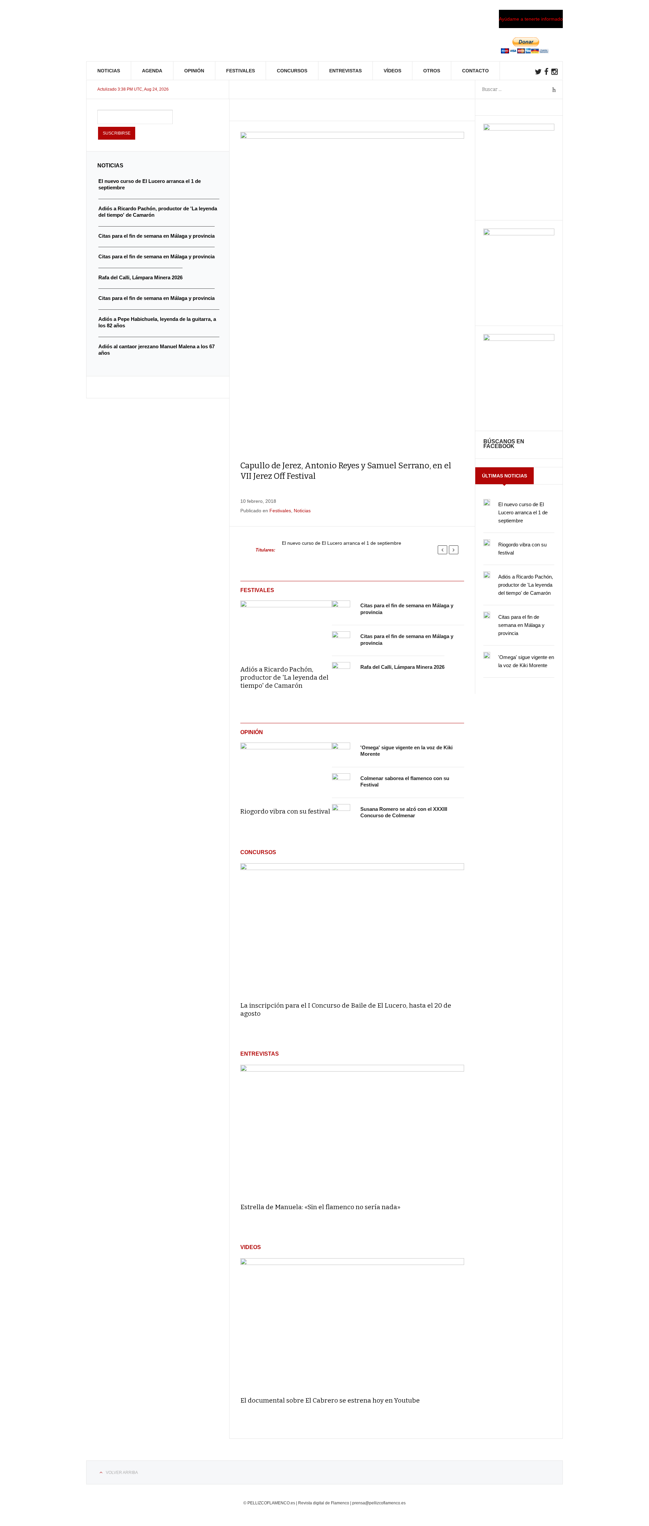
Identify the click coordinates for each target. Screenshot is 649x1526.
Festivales (240, 70)
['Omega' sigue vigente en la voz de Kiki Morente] (341, 752)
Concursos (292, 70)
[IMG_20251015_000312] (518, 129)
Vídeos (392, 70)
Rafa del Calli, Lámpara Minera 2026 (402, 667)
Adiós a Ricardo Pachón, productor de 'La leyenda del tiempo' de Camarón (284, 677)
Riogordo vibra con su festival (285, 811)
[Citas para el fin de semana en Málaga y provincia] (341, 610)
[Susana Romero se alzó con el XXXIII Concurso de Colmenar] (341, 813)
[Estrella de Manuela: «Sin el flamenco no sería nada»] (352, 1131)
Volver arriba (122, 1472)
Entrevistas (345, 70)
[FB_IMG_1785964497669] (518, 233)
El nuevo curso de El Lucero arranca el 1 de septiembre (341, 543)
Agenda (152, 70)
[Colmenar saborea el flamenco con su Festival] (341, 782)
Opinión (194, 70)
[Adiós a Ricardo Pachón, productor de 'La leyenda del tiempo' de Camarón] (286, 628)
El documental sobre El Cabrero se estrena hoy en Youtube (330, 1400)
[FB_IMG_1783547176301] (518, 339)
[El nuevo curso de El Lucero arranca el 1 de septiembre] (486, 502)
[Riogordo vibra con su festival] (286, 770)
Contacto (475, 70)
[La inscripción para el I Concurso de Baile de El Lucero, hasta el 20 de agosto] (352, 929)
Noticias (108, 70)
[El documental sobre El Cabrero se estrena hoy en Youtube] (352, 1324)
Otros (431, 70)
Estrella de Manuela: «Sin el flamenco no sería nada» (320, 1207)
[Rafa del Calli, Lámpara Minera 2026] (341, 671)
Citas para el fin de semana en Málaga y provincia (521, 625)
